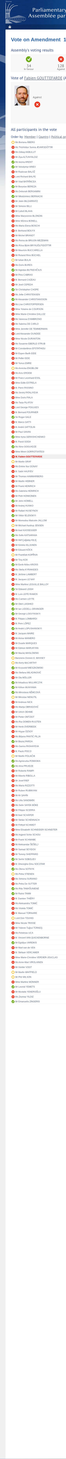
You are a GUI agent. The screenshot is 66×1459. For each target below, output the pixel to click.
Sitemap (9, 1)
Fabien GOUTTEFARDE (43, 77)
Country (43, 137)
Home (10, 26)
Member (30, 137)
